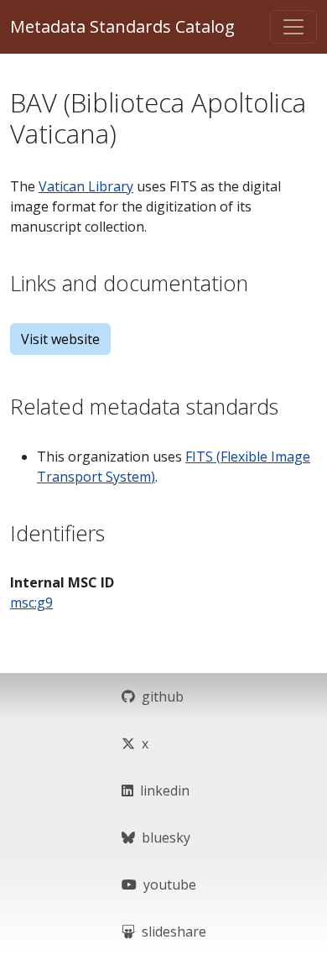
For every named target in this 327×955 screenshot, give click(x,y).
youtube (166, 884)
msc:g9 (31, 602)
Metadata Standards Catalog (122, 26)
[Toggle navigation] (293, 27)
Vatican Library (86, 186)
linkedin (161, 790)
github (159, 696)
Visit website (60, 339)
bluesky (162, 837)
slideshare (170, 931)
